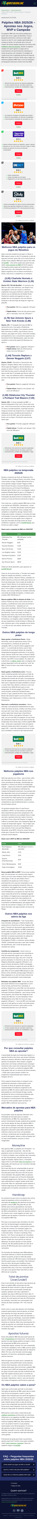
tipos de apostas (25, 1162)
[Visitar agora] (18, 73)
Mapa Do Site (16, 1486)
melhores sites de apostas (10, 47)
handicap (14, 1202)
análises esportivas (8, 1415)
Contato (14, 1483)
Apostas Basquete (16, 10)
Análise (18, 94)
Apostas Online (5, 10)
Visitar (18, 91)
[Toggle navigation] (34, 3)
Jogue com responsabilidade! (9, 1502)
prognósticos (10, 1339)
